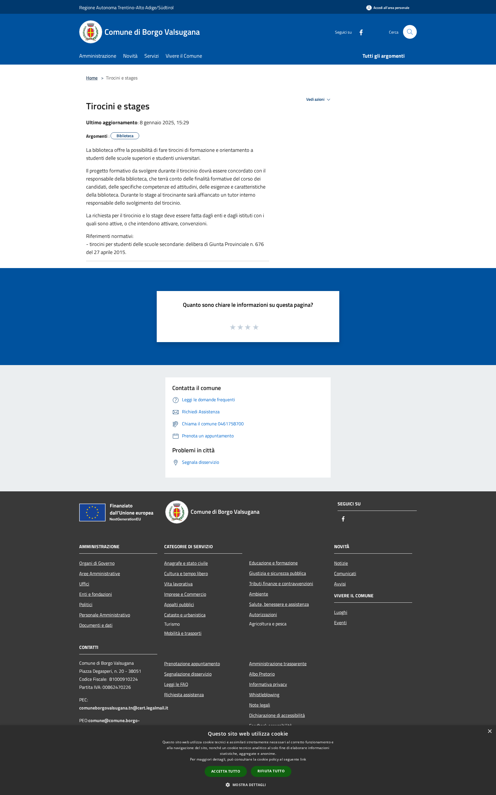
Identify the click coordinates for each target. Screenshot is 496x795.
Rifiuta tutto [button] (271, 771)
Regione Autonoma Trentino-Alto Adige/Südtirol (126, 7)
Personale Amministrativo (104, 614)
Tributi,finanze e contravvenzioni (281, 583)
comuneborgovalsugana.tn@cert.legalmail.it (123, 707)
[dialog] (248, 760)
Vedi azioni (315, 99)
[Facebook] (359, 32)
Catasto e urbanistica (185, 614)
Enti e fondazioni (95, 594)
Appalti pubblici (179, 604)
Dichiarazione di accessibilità (277, 715)
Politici (85, 604)
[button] (248, 784)
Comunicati (345, 573)
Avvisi (340, 583)
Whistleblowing (264, 694)
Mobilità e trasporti (183, 633)
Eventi (340, 622)
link (303, 759)
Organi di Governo (97, 563)
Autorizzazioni (263, 614)
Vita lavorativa (178, 583)
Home (92, 77)
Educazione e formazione (273, 562)
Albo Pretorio (262, 673)
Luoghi (340, 612)
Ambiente (258, 593)
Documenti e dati (96, 625)
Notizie (341, 563)
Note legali (259, 704)
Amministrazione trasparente (278, 663)
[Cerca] (410, 32)
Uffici (84, 583)
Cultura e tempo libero (186, 573)
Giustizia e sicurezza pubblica (277, 573)
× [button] (489, 731)
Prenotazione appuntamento (192, 663)
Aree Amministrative (99, 573)
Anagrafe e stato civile (186, 563)
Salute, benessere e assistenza (279, 604)
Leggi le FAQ (176, 684)
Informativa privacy (268, 684)
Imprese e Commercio (185, 594)
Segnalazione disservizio (188, 673)
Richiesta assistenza (184, 694)
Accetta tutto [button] (225, 771)
